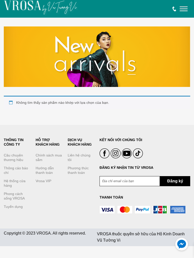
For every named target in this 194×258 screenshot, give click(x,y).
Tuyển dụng (13, 207)
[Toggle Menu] (184, 9)
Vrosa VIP (43, 181)
